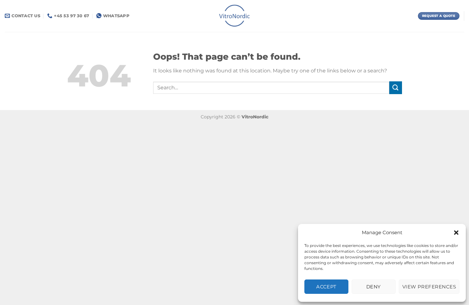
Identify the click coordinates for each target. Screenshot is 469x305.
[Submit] (395, 87)
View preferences (429, 287)
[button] (456, 232)
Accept (326, 287)
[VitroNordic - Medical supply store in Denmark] (234, 16)
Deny (373, 287)
